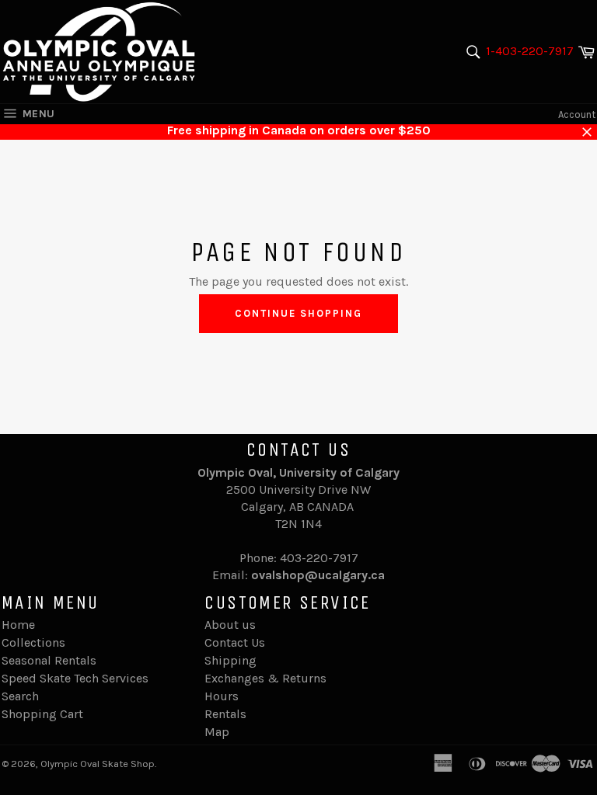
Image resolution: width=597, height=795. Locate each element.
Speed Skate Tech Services (75, 678)
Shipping (230, 660)
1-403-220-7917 (530, 50)
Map (216, 731)
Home (18, 624)
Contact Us (234, 642)
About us (230, 624)
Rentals (225, 713)
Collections (33, 642)
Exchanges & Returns (265, 678)
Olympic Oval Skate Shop (97, 763)
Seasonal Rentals (49, 660)
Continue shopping (298, 313)
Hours (221, 696)
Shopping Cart (42, 713)
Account (576, 114)
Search (20, 696)
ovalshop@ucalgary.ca (318, 575)
